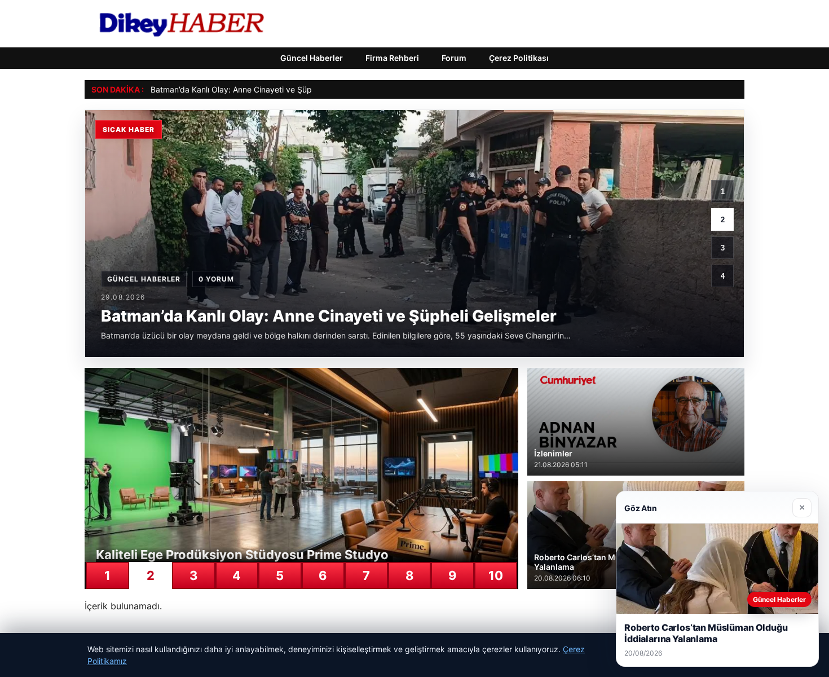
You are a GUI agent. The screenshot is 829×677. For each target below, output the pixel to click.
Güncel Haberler (311, 58)
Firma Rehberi (392, 58)
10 (495, 575)
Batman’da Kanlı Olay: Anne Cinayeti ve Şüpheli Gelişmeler (257, 89)
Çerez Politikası (519, 58)
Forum (454, 58)
